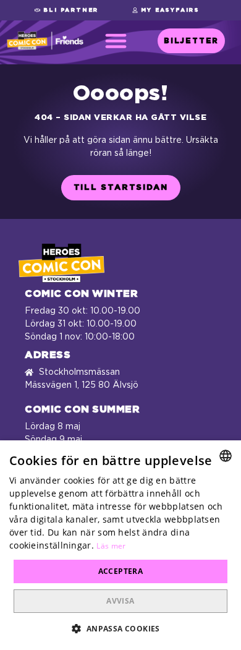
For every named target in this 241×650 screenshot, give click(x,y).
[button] (66, 10)
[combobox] (225, 456)
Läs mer (110, 546)
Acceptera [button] (120, 571)
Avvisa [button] (120, 601)
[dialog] (120, 545)
